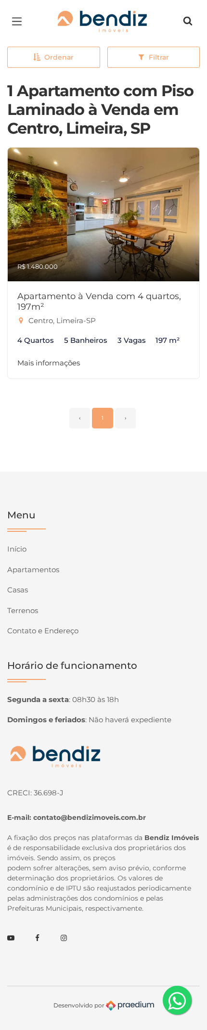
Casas (17, 589)
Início (16, 548)
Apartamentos (33, 569)
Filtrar (159, 57)
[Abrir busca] (187, 21)
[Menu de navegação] (19, 21)
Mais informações (48, 362)
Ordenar (59, 57)
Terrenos (22, 610)
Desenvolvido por (79, 1005)
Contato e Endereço (42, 630)
